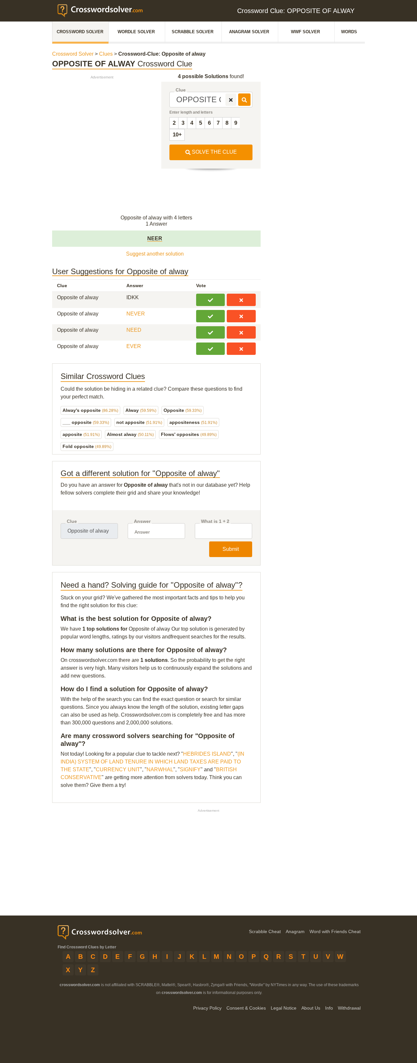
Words (349, 31)
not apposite (139, 422)
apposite (81, 434)
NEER (154, 238)
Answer (142, 521)
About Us (310, 1008)
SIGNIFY (190, 769)
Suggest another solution (155, 254)
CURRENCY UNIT (118, 769)
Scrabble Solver (192, 31)
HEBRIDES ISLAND (207, 754)
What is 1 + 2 (215, 521)
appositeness (193, 422)
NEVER (135, 313)
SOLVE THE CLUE (214, 152)
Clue (181, 90)
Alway (140, 410)
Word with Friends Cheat (335, 931)
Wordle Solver (136, 31)
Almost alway (130, 434)
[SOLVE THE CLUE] (244, 99)
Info (329, 1008)
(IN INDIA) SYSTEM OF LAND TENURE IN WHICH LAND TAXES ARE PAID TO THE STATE (152, 761)
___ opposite (86, 422)
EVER (133, 346)
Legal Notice (283, 1008)
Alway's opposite (90, 410)
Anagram (295, 931)
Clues (106, 54)
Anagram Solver (249, 31)
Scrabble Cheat (265, 931)
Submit (231, 549)
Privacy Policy (207, 1008)
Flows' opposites (189, 434)
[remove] (230, 99)
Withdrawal (349, 1008)
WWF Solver (305, 31)
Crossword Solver (80, 31)
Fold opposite (87, 446)
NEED (133, 330)
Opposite (183, 410)
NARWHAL (160, 769)
